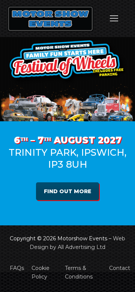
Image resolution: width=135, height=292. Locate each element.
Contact (119, 268)
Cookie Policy (41, 272)
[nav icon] (114, 19)
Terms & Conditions (79, 272)
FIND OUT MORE (67, 191)
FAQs (17, 268)
